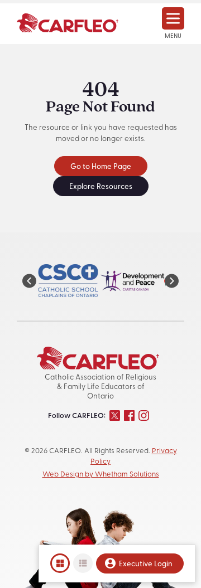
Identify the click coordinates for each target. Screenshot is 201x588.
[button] (29, 281)
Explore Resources (100, 187)
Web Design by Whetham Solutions (100, 474)
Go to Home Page (100, 167)
